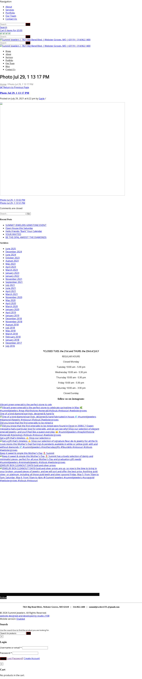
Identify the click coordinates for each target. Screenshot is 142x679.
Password (6, 653)
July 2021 (10, 285)
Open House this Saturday (19, 228)
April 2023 (11, 266)
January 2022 (12, 276)
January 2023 (12, 272)
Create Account (32, 658)
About (9, 6)
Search (3, 27)
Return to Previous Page (14, 87)
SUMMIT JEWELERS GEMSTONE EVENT (26, 225)
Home (8, 51)
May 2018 (11, 330)
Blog (8, 66)
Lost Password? (15, 658)
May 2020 (11, 300)
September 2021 (14, 282)
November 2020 (14, 297)
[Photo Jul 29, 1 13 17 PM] (62, 194)
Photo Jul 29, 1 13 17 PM (14, 92)
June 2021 (11, 288)
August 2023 (12, 260)
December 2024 (14, 251)
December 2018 (14, 318)
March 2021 (12, 294)
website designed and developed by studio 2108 (24, 615)
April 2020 (11, 303)
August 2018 (12, 324)
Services (10, 9)
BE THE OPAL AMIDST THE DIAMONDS (26, 237)
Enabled (21, 618)
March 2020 (12, 306)
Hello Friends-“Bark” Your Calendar (24, 231)
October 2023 (13, 257)
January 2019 (12, 315)
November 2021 (14, 279)
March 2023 (12, 269)
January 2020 (12, 309)
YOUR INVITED (13, 234)
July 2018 (10, 327)
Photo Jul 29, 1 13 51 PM (12, 203)
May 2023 (11, 263)
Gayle (42, 98)
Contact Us (11, 18)
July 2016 (10, 345)
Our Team (11, 15)
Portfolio (10, 12)
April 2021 (11, 291)
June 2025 (11, 248)
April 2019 (11, 312)
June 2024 (11, 254)
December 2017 (14, 342)
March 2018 (12, 333)
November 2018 (14, 321)
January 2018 (12, 339)
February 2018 (13, 336)
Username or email (11, 647)
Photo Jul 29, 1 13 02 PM (12, 200)
